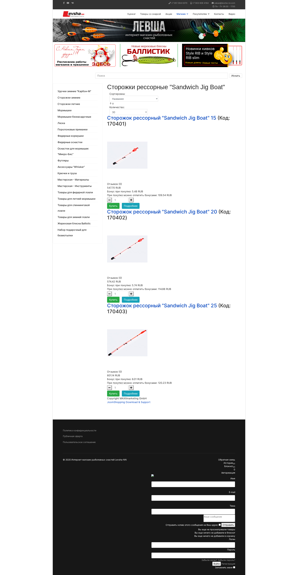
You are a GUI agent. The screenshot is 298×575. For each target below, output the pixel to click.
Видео (232, 14)
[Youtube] (68, 3)
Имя (232, 478)
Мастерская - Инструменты (75, 186)
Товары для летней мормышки (76, 198)
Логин (232, 539)
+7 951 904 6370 (179, 3)
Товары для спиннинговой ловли (74, 208)
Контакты (219, 14)
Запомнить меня (224, 567)
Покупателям (200, 14)
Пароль (231, 549)
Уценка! (131, 14)
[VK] (72, 3)
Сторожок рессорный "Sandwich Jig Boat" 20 (162, 212)
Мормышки (65, 110)
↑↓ (112, 103)
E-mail (232, 492)
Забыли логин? (209, 560)
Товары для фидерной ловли (75, 192)
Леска (61, 123)
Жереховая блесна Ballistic (74, 223)
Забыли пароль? (226, 560)
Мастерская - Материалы (73, 179)
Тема (232, 505)
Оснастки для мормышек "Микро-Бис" (73, 151)
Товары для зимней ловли (74, 217)
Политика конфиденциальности (79, 430)
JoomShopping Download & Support (128, 402)
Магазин (181, 14)
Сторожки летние (69, 103)
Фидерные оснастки (70, 142)
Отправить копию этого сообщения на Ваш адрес (192, 525)
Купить (113, 205)
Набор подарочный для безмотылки (72, 232)
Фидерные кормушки (71, 135)
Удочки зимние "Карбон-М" (74, 91)
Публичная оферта (73, 436)
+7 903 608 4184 (200, 3)
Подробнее (131, 205)
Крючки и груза (67, 173)
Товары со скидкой (150, 14)
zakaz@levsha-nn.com (224, 3)
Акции (168, 14)
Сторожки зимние (69, 97)
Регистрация (228, 563)
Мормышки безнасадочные (74, 116)
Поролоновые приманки (73, 129)
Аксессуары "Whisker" (71, 166)
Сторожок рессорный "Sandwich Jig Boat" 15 (161, 118)
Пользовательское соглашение (79, 442)
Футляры (63, 160)
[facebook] (64, 3)
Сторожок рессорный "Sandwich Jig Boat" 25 (162, 305)
